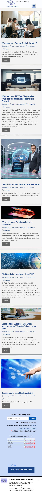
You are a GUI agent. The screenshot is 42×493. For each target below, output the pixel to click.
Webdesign (6, 46)
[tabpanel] (14, 6)
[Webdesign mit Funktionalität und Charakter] (21, 212)
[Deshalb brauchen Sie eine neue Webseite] (21, 159)
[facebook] (9, 465)
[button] (34, 428)
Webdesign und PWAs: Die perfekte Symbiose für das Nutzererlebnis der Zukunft (18, 98)
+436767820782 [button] (12, 6)
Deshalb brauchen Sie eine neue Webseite (20, 184)
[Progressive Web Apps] (21, 80)
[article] (21, 36)
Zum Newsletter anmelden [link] (21, 470)
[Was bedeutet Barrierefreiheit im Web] (21, 24)
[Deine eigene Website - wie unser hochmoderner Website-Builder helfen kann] (21, 314)
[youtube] (14, 465)
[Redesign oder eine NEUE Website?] (21, 373)
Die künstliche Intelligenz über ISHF (18, 274)
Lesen (6, 60)
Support (33, 425)
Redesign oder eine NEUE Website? (17, 393)
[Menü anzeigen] (34, 5)
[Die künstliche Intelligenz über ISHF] (21, 261)
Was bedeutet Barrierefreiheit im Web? (19, 43)
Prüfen (33, 418)
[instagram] (12, 465)
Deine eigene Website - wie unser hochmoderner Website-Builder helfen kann (19, 326)
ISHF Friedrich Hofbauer (18, 46)
